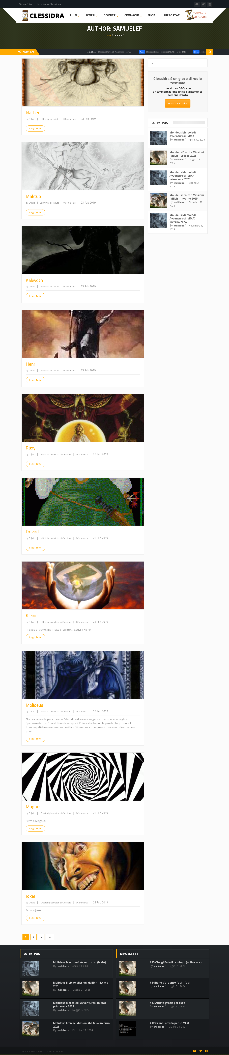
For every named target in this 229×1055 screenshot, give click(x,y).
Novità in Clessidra (49, 4)
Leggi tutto (35, 128)
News (116, 52)
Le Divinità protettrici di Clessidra (56, 454)
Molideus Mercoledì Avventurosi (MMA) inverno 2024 (182, 218)
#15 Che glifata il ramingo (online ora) (176, 962)
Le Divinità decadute (50, 119)
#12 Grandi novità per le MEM (169, 1023)
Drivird (32, 531)
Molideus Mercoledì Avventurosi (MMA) (88, 52)
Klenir (31, 615)
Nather (33, 112)
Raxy (31, 447)
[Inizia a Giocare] (196, 14)
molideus (179, 139)
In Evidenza (65, 52)
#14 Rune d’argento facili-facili (170, 982)
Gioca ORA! (25, 4)
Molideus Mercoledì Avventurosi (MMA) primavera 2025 (197, 52)
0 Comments (69, 119)
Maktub (33, 196)
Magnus (34, 806)
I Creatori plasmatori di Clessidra (56, 813)
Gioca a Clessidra (177, 103)
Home (108, 35)
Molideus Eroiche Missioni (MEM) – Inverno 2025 (186, 196)
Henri (31, 364)
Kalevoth (34, 280)
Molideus (34, 705)
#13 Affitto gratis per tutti (168, 1003)
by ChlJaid (30, 119)
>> (49, 937)
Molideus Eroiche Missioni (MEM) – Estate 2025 (140, 52)
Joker (31, 896)
